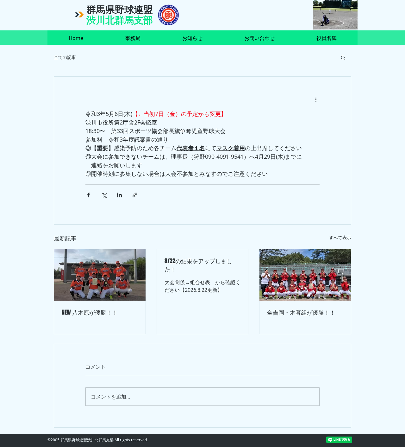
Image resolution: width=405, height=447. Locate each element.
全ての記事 (65, 57)
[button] (343, 57)
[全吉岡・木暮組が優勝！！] (305, 275)
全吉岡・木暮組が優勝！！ (301, 312)
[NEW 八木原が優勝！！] (100, 275)
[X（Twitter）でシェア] (104, 195)
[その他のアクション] (316, 99)
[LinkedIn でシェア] (119, 195)
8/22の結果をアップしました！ (198, 265)
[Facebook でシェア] (88, 195)
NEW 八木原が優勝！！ (90, 312)
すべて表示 (340, 237)
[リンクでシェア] (135, 195)
